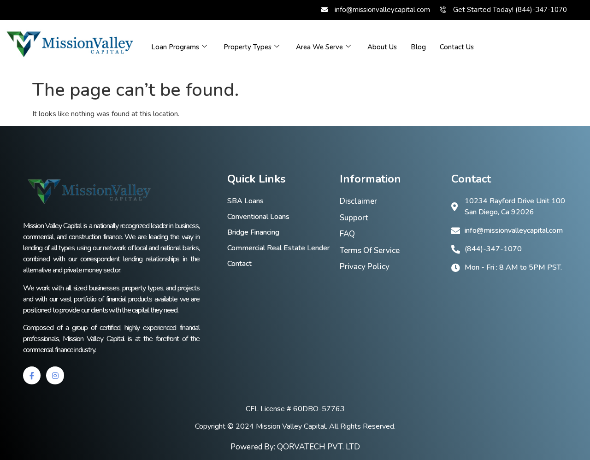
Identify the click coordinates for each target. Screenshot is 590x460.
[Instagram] (55, 375)
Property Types (247, 47)
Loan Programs (175, 47)
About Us (382, 47)
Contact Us (457, 47)
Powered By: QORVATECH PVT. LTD (295, 447)
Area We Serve (319, 47)
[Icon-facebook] (32, 375)
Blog (418, 47)
